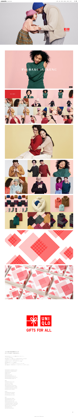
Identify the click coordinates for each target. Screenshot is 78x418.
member (65, 1)
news (59, 1)
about (62, 1)
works (57, 1)
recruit (71, 1)
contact (68, 1)
